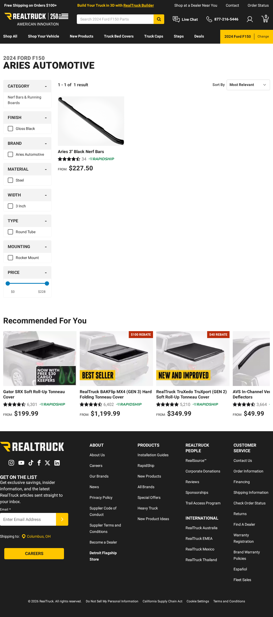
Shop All (10, 36)
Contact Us (243, 460)
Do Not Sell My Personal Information (112, 601)
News (94, 487)
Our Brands (99, 476)
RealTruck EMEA (199, 538)
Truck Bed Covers (119, 36)
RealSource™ (196, 460)
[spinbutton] (13, 291)
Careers (96, 465)
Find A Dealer (244, 524)
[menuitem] (10, 37)
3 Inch (21, 206)
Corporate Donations (203, 471)
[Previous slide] (8, 374)
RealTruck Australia (202, 528)
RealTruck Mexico (200, 549)
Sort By (218, 85)
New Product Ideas (153, 519)
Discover (10, 50)
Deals (199, 36)
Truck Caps (153, 36)
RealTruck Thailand (201, 560)
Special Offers (149, 497)
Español (240, 569)
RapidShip (146, 465)
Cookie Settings (198, 601)
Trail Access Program (203, 503)
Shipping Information (251, 492)
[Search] (159, 19)
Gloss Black (25, 128)
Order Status (258, 5)
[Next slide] (264, 374)
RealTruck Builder (138, 5)
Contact (232, 5)
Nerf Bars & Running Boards (24, 100)
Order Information (248, 471)
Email (5, 509)
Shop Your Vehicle (43, 36)
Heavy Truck (148, 508)
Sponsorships (197, 492)
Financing (242, 482)
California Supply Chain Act (162, 601)
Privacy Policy (101, 497)
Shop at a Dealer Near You (195, 5)
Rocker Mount (27, 258)
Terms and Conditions (229, 601)
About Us (97, 455)
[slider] (8, 283)
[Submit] (62, 519)
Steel (20, 180)
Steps (179, 36)
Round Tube (25, 232)
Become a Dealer (103, 542)
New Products (81, 36)
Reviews (192, 482)
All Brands (146, 487)
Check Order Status (250, 503)
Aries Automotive (30, 154)
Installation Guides (153, 455)
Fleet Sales (242, 580)
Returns (240, 514)
